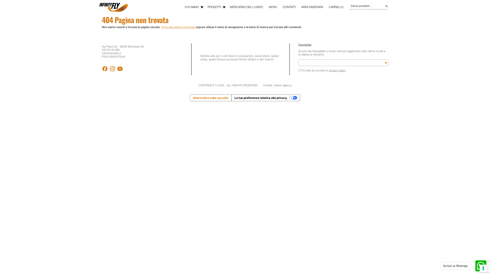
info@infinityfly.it (111, 53)
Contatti (289, 7)
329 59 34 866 (110, 50)
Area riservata (312, 7)
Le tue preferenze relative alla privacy (260, 98)
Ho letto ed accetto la (323, 70)
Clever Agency (283, 85)
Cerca (386, 6)
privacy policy (337, 70)
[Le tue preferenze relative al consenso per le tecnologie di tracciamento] (483, 268)
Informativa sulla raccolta (211, 98)
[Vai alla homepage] (113, 7)
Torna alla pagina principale (178, 27)
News (273, 7)
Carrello (336, 7)
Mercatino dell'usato (246, 7)
